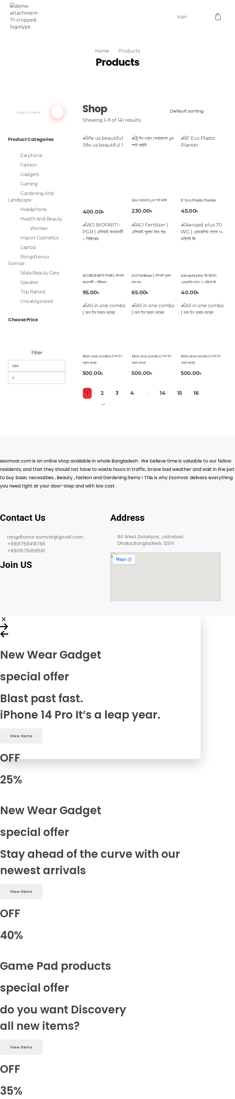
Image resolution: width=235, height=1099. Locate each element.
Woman (39, 228)
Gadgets (29, 174)
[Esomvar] (25, 16)
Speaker (29, 282)
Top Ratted (32, 292)
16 (196, 393)
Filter (36, 352)
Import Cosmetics (39, 238)
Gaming (29, 184)
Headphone (33, 209)
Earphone (31, 155)
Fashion (28, 165)
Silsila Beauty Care (39, 273)
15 (179, 393)
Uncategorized (36, 301)
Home (102, 51)
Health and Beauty (41, 219)
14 (163, 393)
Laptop (28, 247)
